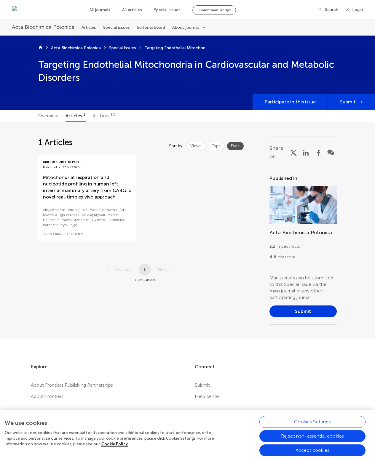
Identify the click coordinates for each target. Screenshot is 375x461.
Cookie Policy (114, 444)
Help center (207, 396)
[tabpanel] (187, 230)
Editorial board (151, 27)
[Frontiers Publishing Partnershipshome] (44, 9)
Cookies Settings (312, 422)
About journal (185, 27)
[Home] (40, 48)
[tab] (48, 116)
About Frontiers (47, 396)
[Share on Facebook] (318, 152)
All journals (99, 9)
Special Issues (122, 47)
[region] (187, 435)
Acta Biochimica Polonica (76, 47)
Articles (89, 27)
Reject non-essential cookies (312, 436)
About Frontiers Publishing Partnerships (72, 385)
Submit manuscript (214, 10)
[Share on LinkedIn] (306, 152)
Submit (348, 102)
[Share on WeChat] (331, 152)
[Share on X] (293, 152)
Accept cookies (312, 450)
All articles (132, 9)
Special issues (167, 9)
